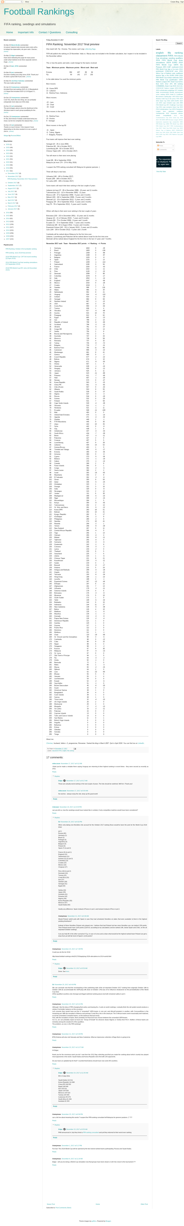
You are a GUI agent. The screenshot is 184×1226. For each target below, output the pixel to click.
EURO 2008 (174, 75)
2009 (8, 233)
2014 (8, 218)
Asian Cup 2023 (178, 107)
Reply (54, 772)
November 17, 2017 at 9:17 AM (76, 781)
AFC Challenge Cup (172, 105)
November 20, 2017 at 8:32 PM (71, 822)
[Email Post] (74, 748)
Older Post (144, 1204)
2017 (8, 171)
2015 (8, 216)
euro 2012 (179, 69)
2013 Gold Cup (174, 117)
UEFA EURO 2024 (177, 101)
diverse (158, 75)
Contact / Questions (50, 32)
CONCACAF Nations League (165, 88)
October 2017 (12, 183)
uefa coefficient (177, 73)
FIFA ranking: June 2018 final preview (18, 253)
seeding (172, 58)
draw (181, 60)
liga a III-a (165, 75)
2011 (8, 227)
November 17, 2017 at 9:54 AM (77, 791)
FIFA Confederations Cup (163, 109)
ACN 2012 (164, 84)
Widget (6, 135)
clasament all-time (177, 113)
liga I (170, 96)
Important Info (26, 32)
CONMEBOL (160, 86)
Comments (163, 150)
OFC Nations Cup (174, 134)
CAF (169, 67)
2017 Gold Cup (164, 128)
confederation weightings (166, 90)
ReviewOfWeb (16, 135)
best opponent (168, 111)
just (12, 72)
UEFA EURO (171, 62)
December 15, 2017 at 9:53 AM (76, 968)
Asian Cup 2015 (165, 101)
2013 (8, 221)
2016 (8, 212)
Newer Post (51, 1204)
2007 (8, 239)
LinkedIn (141, 743)
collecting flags (90, 49)
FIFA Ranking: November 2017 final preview (22, 179)
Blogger (108, 1221)
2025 (8, 147)
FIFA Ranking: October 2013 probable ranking (21, 249)
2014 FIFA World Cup (166, 60)
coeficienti (175, 67)
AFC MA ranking (176, 84)
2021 (8, 159)
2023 (8, 153)
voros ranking (160, 94)
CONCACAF (169, 71)
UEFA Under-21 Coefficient (174, 94)
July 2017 (11, 191)
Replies (57, 776)
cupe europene (167, 107)
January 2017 (13, 209)
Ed (59, 822)
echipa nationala (173, 78)
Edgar (60, 781)
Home (9, 32)
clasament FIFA (57, 750)
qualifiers (179, 58)
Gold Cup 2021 (164, 134)
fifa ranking (70, 750)
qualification (173, 80)
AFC (165, 67)
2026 (8, 144)
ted (12, 106)
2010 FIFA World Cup (169, 63)
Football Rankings (39, 11)
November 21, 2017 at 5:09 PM (72, 1034)
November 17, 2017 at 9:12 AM (71, 763)
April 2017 (11, 200)
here (67, 971)
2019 (8, 165)
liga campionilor (174, 122)
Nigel (13, 55)
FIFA (177, 98)
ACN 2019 (166, 132)
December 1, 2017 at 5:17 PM (72, 1145)
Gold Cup (165, 98)
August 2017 (12, 188)
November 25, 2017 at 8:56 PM (72, 1114)
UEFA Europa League (171, 119)
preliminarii (160, 71)
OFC (176, 90)
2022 (8, 156)
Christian (49, 743)
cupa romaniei (167, 103)
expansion (166, 122)
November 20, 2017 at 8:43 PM (65, 984)
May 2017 (11, 197)
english (64, 750)
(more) (6, 51)
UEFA (176, 65)
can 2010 (159, 103)
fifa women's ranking (162, 96)
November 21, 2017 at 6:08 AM (78, 916)
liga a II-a (171, 69)
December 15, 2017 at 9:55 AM (76, 1129)
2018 (8, 168)
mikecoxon (56, 763)
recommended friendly (167, 92)
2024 (8, 150)
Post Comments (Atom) (63, 1208)
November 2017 (13, 176)
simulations (160, 62)
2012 (8, 224)
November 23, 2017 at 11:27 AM (72, 1047)
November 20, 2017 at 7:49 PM (72, 949)
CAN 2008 (173, 132)
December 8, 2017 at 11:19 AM (72, 1159)
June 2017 (11, 194)
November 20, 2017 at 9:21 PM (72, 1004)
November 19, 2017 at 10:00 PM (71, 807)
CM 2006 (162, 119)
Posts (161, 146)
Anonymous (15, 87)
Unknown (55, 807)
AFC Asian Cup (172, 82)
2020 (8, 162)
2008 (8, 236)
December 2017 (13, 173)
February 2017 (13, 206)
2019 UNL (180, 86)
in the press (172, 98)
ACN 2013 (176, 96)
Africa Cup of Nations (163, 73)
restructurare (179, 92)
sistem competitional (163, 115)
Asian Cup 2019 (170, 86)
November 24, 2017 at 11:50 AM (77, 1073)
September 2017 (14, 185)
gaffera (94, 1221)
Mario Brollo (15, 45)
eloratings (164, 58)
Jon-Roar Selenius (17, 81)
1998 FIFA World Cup (172, 124)
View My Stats (161, 171)
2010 (8, 230)
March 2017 (12, 203)
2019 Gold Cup (174, 128)
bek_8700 (14, 66)
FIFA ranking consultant (91, 1132)
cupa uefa (175, 103)
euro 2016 (179, 71)
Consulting (71, 32)
